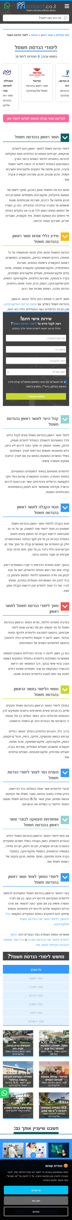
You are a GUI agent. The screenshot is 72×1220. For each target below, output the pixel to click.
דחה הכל (36, 1200)
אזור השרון (36, 1004)
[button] (33, 1155)
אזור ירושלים (36, 1021)
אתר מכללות (62, 35)
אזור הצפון (36, 978)
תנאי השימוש (38, 382)
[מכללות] (36, 7)
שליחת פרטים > (36, 396)
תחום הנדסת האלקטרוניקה (20, 304)
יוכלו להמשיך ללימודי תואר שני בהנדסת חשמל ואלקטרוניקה (37, 918)
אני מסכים (36, 1190)
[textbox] (36, 372)
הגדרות (36, 1211)
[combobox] (36, 372)
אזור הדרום (36, 995)
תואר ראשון (47, 35)
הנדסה (34, 35)
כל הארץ (36, 969)
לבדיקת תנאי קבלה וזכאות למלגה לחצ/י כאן (36, 118)
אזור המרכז (36, 986)
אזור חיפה (36, 1012)
